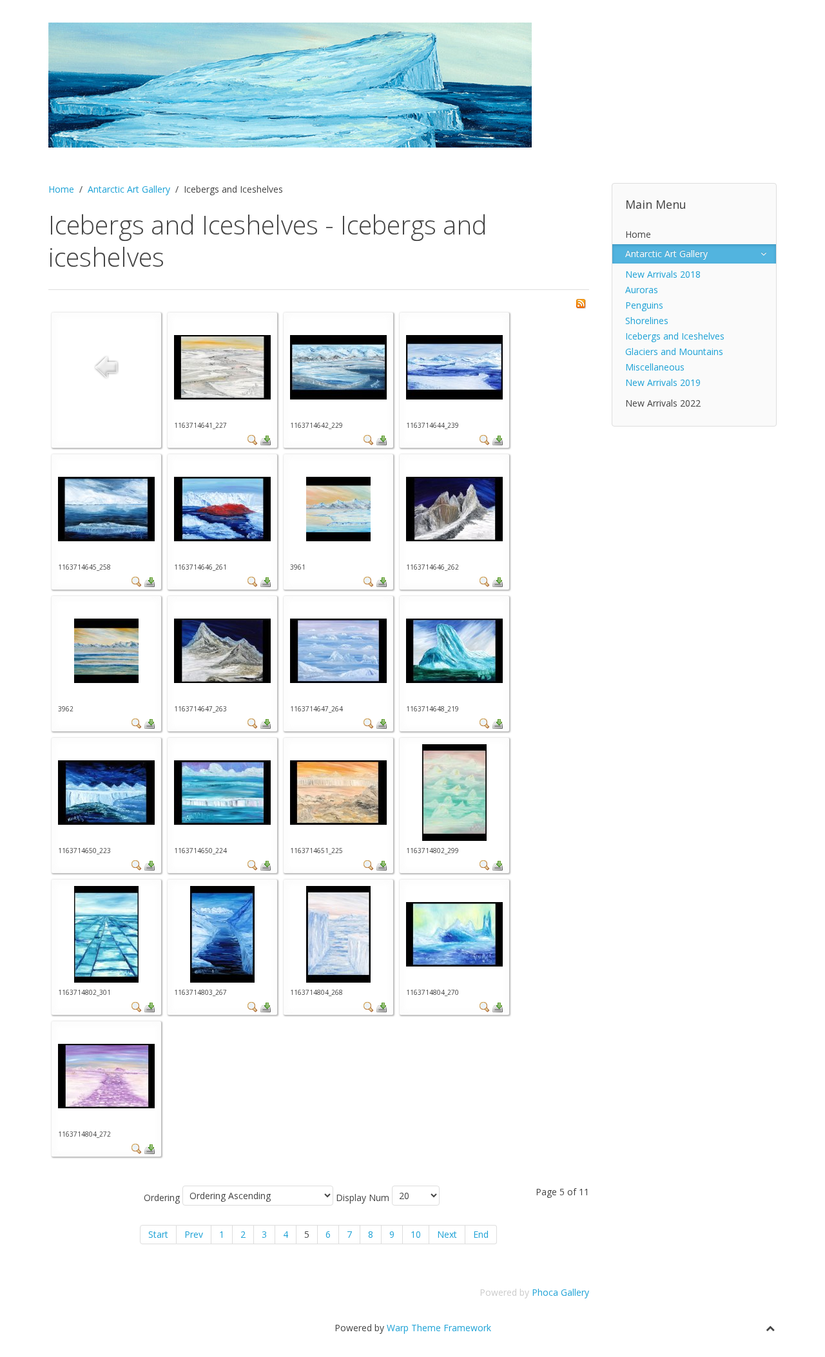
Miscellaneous (654, 367)
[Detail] (253, 439)
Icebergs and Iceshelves (674, 336)
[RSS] (581, 302)
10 (416, 1234)
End (481, 1234)
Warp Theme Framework (439, 1328)
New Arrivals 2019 (663, 382)
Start (158, 1234)
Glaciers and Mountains (674, 351)
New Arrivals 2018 (663, 274)
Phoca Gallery (560, 1292)
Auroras (641, 290)
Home (61, 189)
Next (447, 1234)
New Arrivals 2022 (663, 403)
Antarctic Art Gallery (129, 189)
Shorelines (646, 320)
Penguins (644, 305)
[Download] (265, 439)
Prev (193, 1234)
